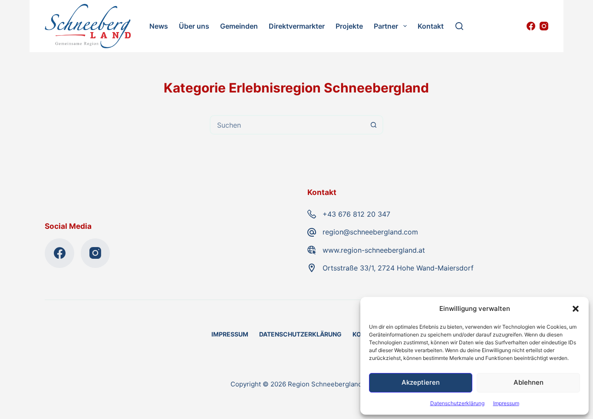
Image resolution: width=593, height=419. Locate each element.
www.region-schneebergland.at (374, 250)
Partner (386, 26)
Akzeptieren (421, 382)
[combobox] (288, 125)
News (158, 26)
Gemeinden (239, 26)
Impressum (506, 403)
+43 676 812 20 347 (356, 214)
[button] (575, 308)
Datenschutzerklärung (457, 403)
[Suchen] (459, 26)
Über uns (194, 26)
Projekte (349, 26)
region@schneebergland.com (370, 232)
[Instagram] (544, 26)
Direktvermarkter (297, 26)
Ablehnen (529, 382)
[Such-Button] (373, 125)
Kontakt (431, 26)
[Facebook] (531, 26)
